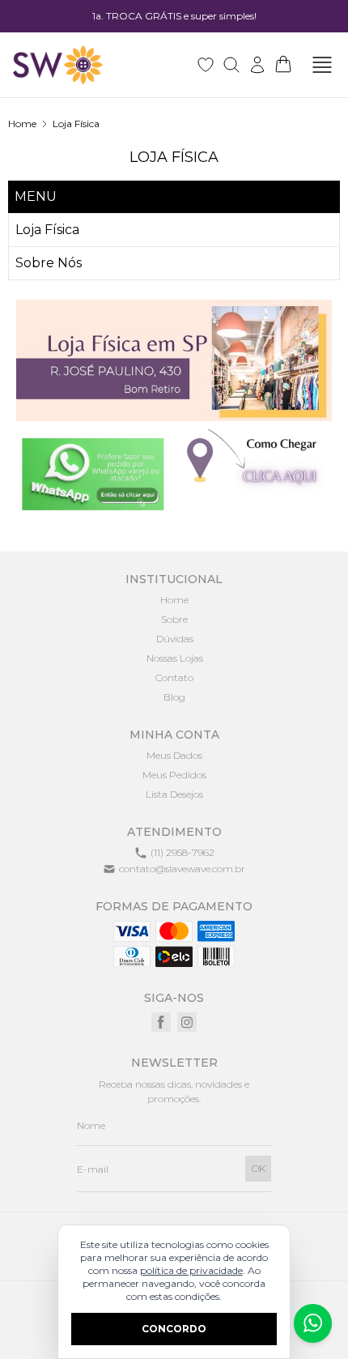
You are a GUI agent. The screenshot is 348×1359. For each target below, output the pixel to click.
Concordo (174, 1329)
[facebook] (161, 1022)
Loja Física (76, 123)
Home (22, 123)
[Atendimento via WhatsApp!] (313, 1323)
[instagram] (187, 1022)
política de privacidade (191, 1270)
